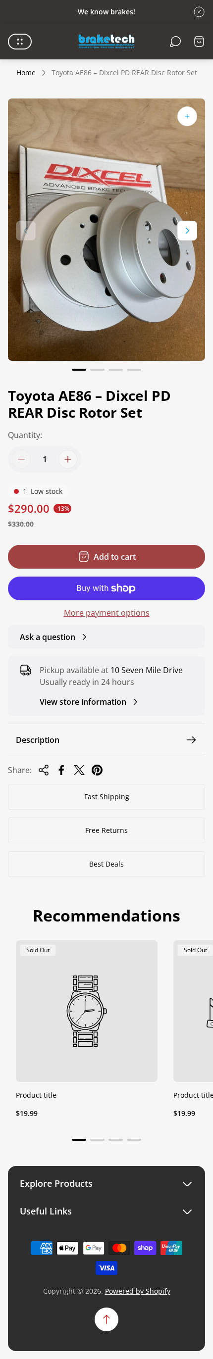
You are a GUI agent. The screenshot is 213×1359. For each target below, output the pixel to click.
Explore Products (56, 1183)
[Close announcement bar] (199, 12)
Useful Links (46, 1211)
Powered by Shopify (137, 1291)
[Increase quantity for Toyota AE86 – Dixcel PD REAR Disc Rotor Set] (67, 459)
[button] (79, 370)
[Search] (175, 41)
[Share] (44, 770)
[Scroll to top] (106, 1319)
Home (26, 72)
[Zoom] (187, 116)
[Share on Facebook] (61, 770)
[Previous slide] (26, 231)
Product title (36, 1095)
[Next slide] (187, 231)
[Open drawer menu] (20, 41)
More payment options (107, 612)
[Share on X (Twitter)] (79, 770)
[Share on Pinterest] (97, 770)
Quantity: (25, 435)
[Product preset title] (87, 1011)
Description (37, 739)
